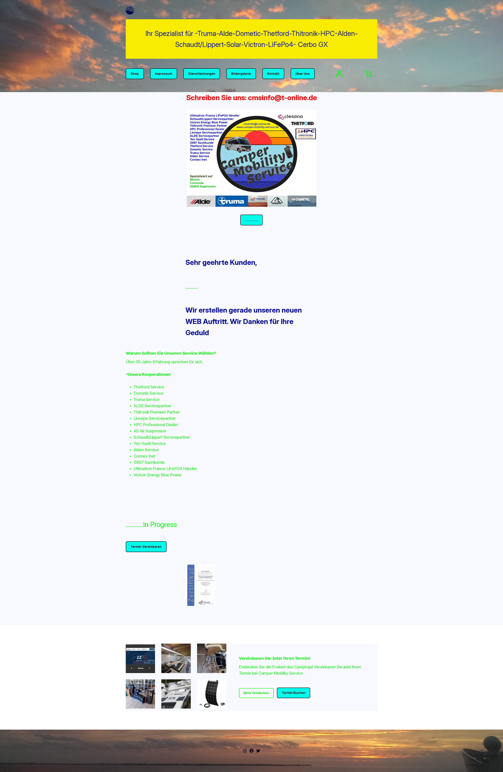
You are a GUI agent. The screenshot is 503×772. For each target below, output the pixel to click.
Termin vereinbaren (146, 547)
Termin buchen (293, 693)
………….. (251, 220)
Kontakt (273, 74)
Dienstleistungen (201, 74)
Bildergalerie (241, 74)
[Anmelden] (339, 74)
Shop (135, 74)
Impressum (163, 74)
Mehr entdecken (256, 693)
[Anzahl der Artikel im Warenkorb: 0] (368, 74)
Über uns (303, 74)
